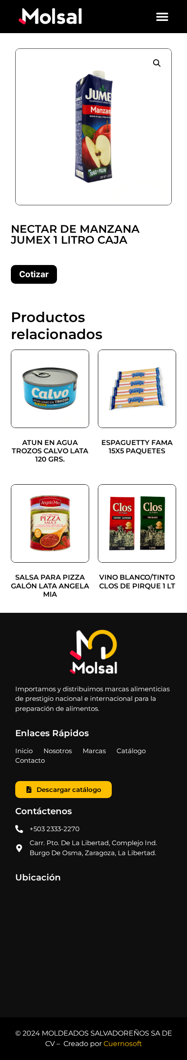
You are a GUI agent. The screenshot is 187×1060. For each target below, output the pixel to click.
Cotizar (34, 274)
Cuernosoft (123, 1044)
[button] (162, 17)
